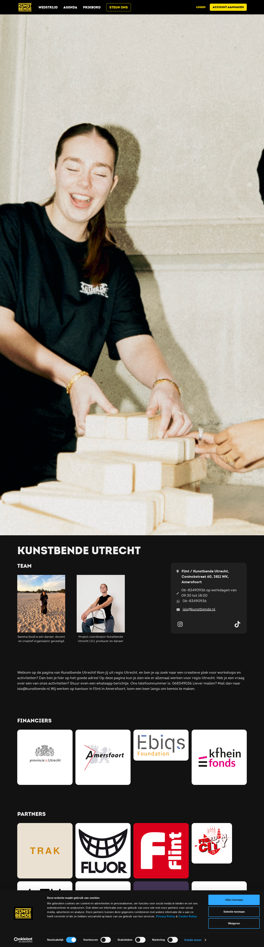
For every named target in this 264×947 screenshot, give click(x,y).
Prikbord (92, 7)
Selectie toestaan (234, 911)
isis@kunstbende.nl (199, 609)
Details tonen (192, 939)
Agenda (70, 7)
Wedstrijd (48, 7)
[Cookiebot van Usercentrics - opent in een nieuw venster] (23, 940)
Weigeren (234, 923)
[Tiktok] (237, 624)
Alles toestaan (234, 899)
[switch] (106, 940)
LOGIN (200, 7)
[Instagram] (180, 624)
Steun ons (118, 7)
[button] (41, 609)
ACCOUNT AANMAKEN (228, 7)
